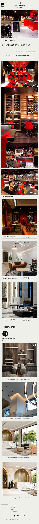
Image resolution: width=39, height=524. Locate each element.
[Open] (19, 360)
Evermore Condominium (9, 319)
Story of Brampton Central (10, 278)
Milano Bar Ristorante (9, 236)
